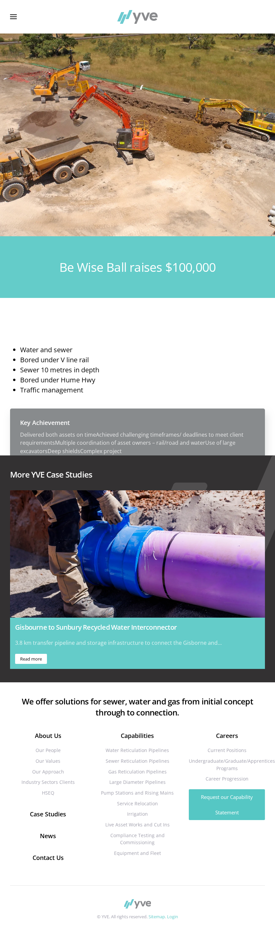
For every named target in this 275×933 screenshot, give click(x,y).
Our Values (48, 761)
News (48, 836)
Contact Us (48, 858)
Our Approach (48, 771)
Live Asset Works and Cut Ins (137, 824)
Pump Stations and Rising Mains (137, 793)
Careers (227, 736)
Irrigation (137, 814)
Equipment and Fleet (137, 853)
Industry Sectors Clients (48, 782)
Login (172, 917)
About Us (48, 736)
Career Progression (227, 778)
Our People (48, 750)
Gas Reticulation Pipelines (137, 771)
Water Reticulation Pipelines (137, 750)
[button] (13, 16)
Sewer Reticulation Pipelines (137, 761)
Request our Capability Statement (227, 805)
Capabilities (137, 736)
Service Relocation (137, 803)
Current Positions (227, 750)
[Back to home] (137, 16)
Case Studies (48, 814)
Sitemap (157, 917)
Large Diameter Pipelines (137, 782)
